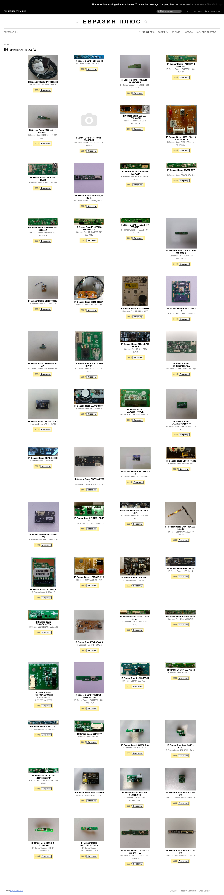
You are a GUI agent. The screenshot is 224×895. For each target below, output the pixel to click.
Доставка (163, 32)
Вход (186, 11)
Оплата (189, 32)
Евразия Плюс (112, 21)
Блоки (6, 44)
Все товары (10, 32)
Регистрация (196, 11)
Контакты (176, 32)
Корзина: (214, 11)
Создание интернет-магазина (183, 890)
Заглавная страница (15, 11)
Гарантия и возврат (206, 32)
